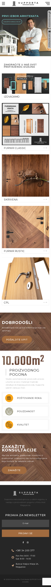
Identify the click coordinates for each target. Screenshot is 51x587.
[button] (21, 49)
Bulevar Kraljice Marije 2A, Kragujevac (27, 565)
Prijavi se (25, 533)
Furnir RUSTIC (14, 251)
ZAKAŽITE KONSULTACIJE (12, 21)
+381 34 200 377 (25, 550)
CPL (6, 302)
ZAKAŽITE (14, 470)
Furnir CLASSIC (15, 148)
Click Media (24, 579)
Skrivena (11, 199)
